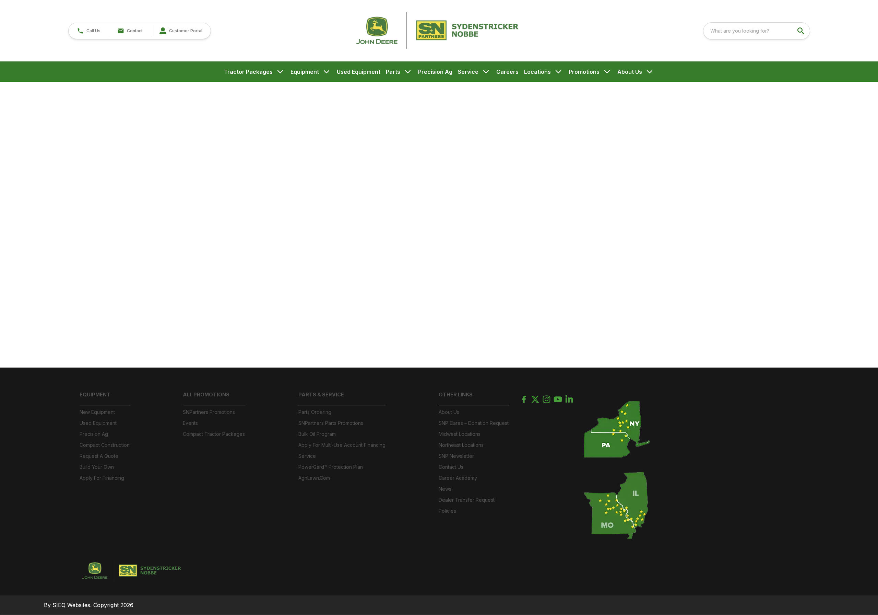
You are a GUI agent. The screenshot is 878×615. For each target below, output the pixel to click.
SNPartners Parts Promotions (330, 423)
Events (190, 423)
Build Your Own (97, 467)
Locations (537, 71)
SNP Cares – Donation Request (474, 423)
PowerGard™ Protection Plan (330, 467)
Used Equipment (358, 71)
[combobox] (756, 31)
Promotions (584, 71)
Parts (393, 71)
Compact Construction (105, 445)
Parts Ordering (314, 412)
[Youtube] (558, 399)
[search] (801, 31)
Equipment (304, 71)
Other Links (456, 394)
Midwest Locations (459, 434)
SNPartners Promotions (209, 412)
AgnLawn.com (314, 478)
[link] (181, 31)
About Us (629, 71)
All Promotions (206, 394)
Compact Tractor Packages (214, 434)
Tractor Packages (248, 71)
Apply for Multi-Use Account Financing (341, 445)
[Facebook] (524, 399)
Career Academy (458, 478)
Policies (447, 511)
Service (468, 71)
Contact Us (451, 467)
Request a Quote (99, 456)
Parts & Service (321, 394)
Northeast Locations (461, 445)
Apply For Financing (102, 478)
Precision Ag (435, 71)
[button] (89, 31)
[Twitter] (535, 399)
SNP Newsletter (456, 456)
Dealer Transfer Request (467, 500)
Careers (507, 71)
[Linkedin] (569, 399)
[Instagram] (546, 399)
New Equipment (97, 412)
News (445, 489)
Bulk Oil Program (317, 434)
